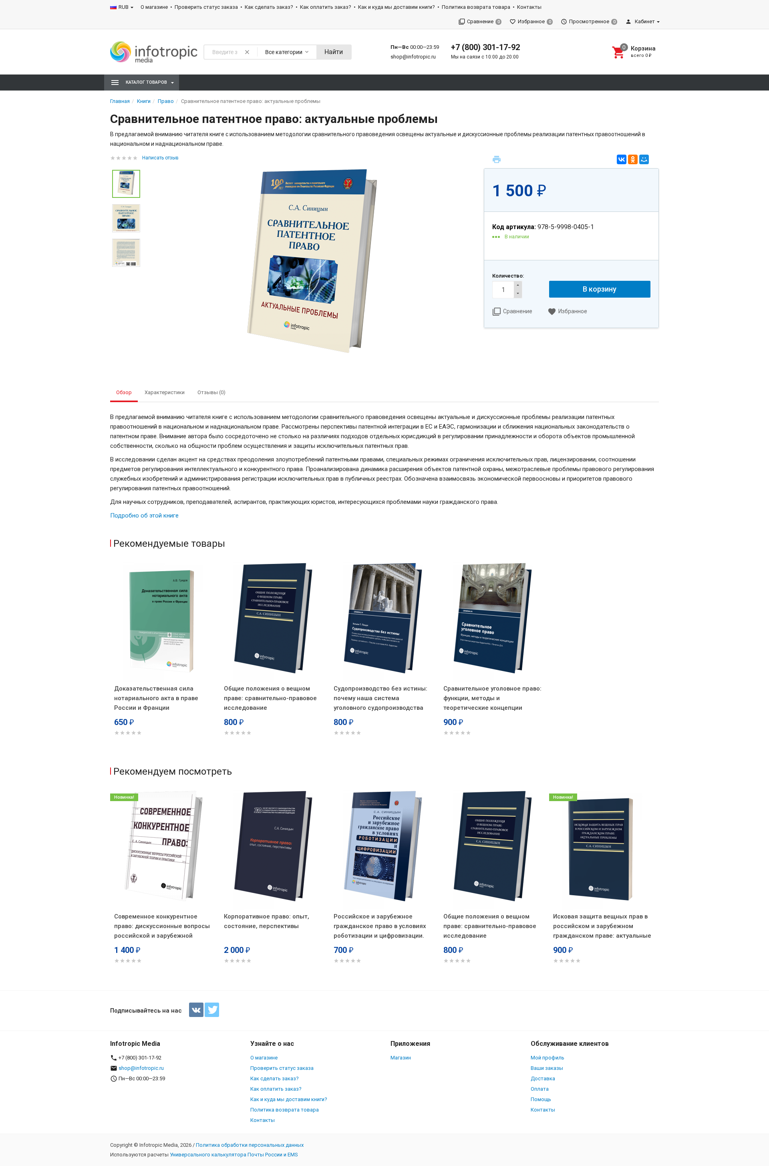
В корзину (599, 289)
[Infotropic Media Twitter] (212, 1010)
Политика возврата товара (476, 7)
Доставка (543, 1078)
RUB (124, 7)
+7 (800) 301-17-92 (485, 47)
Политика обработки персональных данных (250, 1145)
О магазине (154, 7)
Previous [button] (112, 888)
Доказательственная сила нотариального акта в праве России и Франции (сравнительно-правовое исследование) (156, 708)
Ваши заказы (547, 1068)
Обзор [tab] (124, 392)
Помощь (541, 1099)
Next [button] (657, 888)
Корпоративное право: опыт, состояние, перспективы (266, 921)
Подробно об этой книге (144, 515)
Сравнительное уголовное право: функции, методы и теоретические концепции (492, 698)
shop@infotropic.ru (413, 57)
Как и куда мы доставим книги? (396, 7)
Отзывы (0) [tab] (211, 392)
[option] (312, 267)
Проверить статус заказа (206, 7)
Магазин (401, 1058)
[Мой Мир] (644, 159)
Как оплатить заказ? (325, 7)
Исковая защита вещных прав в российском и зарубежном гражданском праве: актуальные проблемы (602, 931)
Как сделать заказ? (269, 7)
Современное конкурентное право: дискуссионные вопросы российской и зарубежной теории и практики (162, 931)
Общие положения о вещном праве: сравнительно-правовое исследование (270, 698)
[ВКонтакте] (621, 159)
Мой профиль (547, 1058)
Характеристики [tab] (165, 392)
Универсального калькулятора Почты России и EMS (234, 1155)
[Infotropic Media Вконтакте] (196, 1010)
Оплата (540, 1089)
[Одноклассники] (633, 159)
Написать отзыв (160, 158)
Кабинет (644, 21)
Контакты (529, 7)
